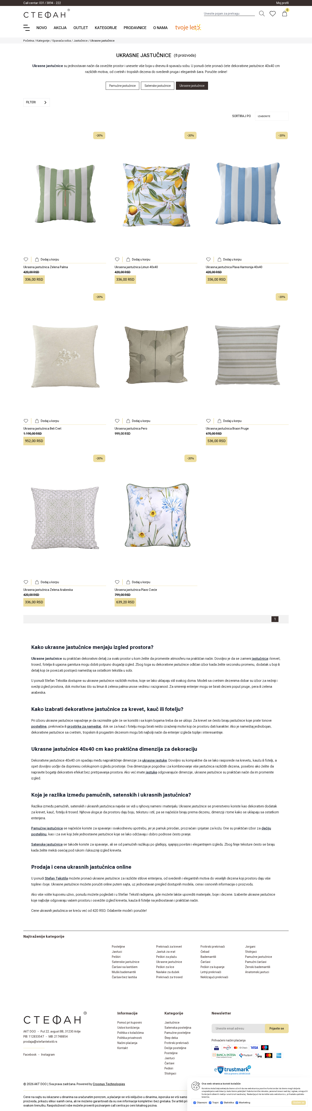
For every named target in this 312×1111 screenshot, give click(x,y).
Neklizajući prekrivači (214, 977)
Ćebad (205, 951)
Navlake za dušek (167, 972)
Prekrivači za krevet (169, 946)
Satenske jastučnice (47, 844)
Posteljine (118, 946)
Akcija (60, 27)
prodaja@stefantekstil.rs (40, 1041)
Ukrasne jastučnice (169, 962)
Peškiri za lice (165, 967)
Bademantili (208, 956)
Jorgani (250, 946)
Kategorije (106, 27)
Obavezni (202, 1102)
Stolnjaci (251, 951)
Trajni (215, 1102)
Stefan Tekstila (56, 878)
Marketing (244, 1102)
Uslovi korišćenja (128, 1027)
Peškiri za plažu (166, 956)
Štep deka (171, 1038)
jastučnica (260, 659)
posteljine (38, 726)
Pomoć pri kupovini (129, 1022)
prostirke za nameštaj (84, 726)
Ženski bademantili (257, 967)
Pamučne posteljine (177, 1032)
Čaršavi (205, 962)
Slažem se (298, 1102)
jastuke (151, 772)
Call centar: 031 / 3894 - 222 (42, 3)
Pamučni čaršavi (255, 962)
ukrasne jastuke (154, 760)
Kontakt (122, 1048)
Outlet (80, 27)
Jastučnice (80, 40)
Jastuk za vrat (165, 951)
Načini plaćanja (127, 1043)
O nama (160, 27)
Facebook (30, 1054)
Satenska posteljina (177, 1027)
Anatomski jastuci (257, 972)
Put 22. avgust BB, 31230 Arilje (61, 1031)
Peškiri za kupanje (213, 967)
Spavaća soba (61, 40)
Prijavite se (277, 1028)
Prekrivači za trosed (169, 977)
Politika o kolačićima (130, 1032)
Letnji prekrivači (211, 972)
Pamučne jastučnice (47, 828)
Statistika (229, 1102)
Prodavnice (135, 27)
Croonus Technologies (109, 1084)
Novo (42, 27)
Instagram (48, 1054)
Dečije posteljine (175, 1048)
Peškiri (116, 956)
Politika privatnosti (129, 1038)
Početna (28, 40)
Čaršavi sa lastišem (125, 967)
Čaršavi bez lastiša (124, 977)
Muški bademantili (124, 972)
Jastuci (117, 951)
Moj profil (282, 3)
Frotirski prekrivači (213, 946)
